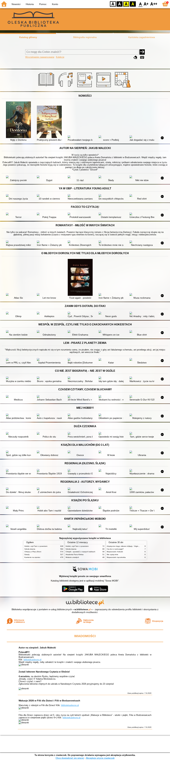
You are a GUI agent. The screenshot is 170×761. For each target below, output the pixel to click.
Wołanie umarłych (72, 557)
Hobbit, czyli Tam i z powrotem (35, 546)
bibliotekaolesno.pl (32, 659)
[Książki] (47, 87)
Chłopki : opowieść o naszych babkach (80, 552)
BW (119, 3)
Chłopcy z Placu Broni (32, 552)
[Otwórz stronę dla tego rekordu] (19, 120)
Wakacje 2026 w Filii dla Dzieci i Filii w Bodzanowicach (49, 700)
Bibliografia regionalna (85, 37)
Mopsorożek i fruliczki (115, 552)
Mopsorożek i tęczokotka (116, 557)
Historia (30, 4)
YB (126, 3)
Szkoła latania (29, 549)
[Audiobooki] (85, 87)
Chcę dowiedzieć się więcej (70, 758)
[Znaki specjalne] (142, 57)
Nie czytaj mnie (112, 554)
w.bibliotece (82, 609)
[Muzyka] (66, 87)
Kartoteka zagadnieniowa (141, 37)
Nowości (16, 4)
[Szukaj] (142, 52)
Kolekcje (60, 57)
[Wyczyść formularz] (135, 57)
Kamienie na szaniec (32, 557)
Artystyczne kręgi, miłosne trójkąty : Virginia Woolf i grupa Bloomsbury (133, 546)
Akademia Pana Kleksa (75, 554)
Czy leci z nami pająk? (115, 549)
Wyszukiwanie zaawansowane (39, 57)
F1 (146, 3)
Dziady (27, 554)
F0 (140, 3)
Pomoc (42, 4)
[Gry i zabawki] (123, 87)
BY (133, 3)
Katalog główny (28, 37)
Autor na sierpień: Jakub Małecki (37, 647)
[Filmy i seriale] (104, 87)
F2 (153, 3)
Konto (55, 4)
